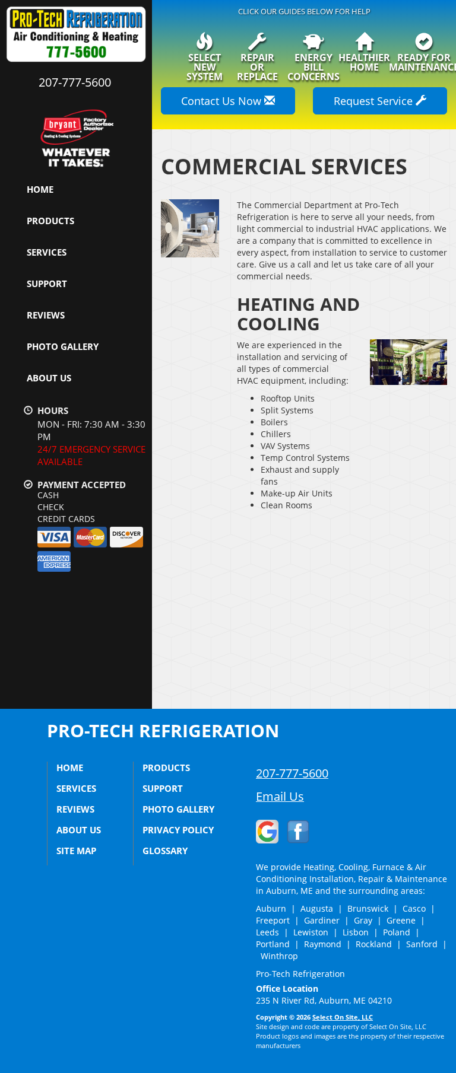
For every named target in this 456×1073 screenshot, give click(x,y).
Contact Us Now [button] (222, 101)
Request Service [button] (375, 101)
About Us (49, 378)
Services (46, 252)
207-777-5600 (292, 773)
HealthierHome (364, 61)
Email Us (280, 796)
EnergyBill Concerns (313, 66)
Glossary (165, 851)
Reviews (46, 315)
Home (40, 189)
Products (50, 221)
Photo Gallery (63, 346)
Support (47, 283)
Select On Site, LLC (342, 1016)
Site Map (76, 851)
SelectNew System (204, 66)
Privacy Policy (178, 830)
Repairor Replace (257, 66)
